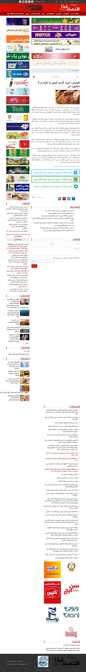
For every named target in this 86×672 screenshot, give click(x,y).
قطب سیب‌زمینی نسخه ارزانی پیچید (67, 478)
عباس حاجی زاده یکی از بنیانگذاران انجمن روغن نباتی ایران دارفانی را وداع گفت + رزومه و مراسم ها (17, 246)
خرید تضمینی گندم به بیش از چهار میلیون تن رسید (58, 230)
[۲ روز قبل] (24, 313)
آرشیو (61, 2)
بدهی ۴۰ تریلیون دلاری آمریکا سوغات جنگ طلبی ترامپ (61, 554)
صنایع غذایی (50, 14)
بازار (43, 14)
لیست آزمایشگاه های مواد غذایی (18, 354)
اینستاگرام (20, 1)
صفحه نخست (74, 14)
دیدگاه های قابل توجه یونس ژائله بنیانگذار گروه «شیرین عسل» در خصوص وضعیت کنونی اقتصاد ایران (61, 534)
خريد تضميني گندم (38, 107)
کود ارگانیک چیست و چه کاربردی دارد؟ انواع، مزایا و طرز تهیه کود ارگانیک (17, 262)
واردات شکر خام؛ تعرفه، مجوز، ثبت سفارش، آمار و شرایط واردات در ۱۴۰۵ (61, 507)
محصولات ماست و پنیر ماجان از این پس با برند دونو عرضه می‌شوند (13, 365)
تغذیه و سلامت (35, 14)
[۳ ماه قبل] (24, 381)
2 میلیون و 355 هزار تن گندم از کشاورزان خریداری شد (57, 216)
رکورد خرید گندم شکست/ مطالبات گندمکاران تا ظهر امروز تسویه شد (53, 223)
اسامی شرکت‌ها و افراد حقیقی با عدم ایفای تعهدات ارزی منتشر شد (61, 545)
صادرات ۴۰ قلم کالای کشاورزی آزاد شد (66, 558)
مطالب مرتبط (74, 207)
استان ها (76, 642)
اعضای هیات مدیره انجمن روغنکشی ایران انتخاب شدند (19, 256)
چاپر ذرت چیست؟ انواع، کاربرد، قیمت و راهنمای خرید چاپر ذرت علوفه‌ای (62, 465)
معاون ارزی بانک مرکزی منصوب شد (17, 231)
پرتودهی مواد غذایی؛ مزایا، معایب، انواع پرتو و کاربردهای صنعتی (17, 267)
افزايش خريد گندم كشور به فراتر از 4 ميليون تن (59, 85)
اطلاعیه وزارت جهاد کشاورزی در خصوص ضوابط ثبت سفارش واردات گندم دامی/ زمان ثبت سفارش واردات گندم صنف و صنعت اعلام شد (62, 447)
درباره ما (77, 2)
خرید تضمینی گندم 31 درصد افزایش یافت (60, 213)
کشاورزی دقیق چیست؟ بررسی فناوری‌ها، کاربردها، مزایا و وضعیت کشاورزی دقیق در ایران (61, 441)
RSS (32, 1)
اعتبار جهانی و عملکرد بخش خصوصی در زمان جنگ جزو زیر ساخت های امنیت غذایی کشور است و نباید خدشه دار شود (61, 522)
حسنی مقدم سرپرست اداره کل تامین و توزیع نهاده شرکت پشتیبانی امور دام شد (16, 209)
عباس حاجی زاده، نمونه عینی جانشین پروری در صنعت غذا (18, 290)
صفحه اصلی (75, 70)
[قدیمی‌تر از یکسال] (24, 398)
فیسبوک (29, 1)
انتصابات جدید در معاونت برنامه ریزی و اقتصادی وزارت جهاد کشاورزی (18, 226)
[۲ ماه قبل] (24, 373)
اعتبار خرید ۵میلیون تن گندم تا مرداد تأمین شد (59, 210)
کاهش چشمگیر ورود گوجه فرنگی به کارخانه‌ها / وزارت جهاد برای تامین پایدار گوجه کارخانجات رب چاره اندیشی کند (17, 303)
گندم (34, 119)
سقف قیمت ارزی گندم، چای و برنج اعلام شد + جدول (17, 272)
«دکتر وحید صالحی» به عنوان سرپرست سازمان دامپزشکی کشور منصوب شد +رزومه (17, 220)
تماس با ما (71, 2)
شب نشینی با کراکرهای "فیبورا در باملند (13, 322)
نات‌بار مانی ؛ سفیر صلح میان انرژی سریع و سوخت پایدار (12, 381)
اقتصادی (66, 14)
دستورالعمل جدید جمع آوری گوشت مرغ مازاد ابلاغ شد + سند (61, 459)
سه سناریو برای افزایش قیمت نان (63, 225)
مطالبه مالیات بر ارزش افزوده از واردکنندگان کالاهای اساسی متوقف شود (62, 529)
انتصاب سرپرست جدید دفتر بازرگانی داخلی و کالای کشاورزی (16, 214)
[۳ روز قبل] (24, 337)
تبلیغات (56, 2)
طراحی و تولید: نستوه (41, 670)
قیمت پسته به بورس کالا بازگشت (68, 481)
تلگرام (23, 1)
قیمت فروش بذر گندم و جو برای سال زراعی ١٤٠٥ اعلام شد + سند (17, 252)
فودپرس (68, 8)
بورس (27, 14)
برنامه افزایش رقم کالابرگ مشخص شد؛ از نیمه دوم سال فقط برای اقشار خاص (61, 486)
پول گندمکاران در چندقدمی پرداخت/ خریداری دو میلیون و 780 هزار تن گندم (52, 219)
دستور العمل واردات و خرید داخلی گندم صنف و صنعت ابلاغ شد (17, 281)
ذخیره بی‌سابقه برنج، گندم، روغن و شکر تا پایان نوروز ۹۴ (56, 228)
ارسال (34, 266)
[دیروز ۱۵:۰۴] (24, 301)
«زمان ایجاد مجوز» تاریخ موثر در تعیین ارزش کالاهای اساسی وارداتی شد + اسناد (62, 539)
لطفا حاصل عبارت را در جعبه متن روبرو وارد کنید (66, 258)
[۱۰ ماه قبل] (24, 388)
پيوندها (65, 2)
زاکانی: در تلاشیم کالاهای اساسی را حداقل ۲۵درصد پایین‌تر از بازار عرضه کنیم (18, 339)
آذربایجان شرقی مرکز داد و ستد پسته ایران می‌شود (13, 329)
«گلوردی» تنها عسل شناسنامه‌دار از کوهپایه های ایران (13, 398)
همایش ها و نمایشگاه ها (15, 14)
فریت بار (26, 351)
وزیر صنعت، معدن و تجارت (68, 128)
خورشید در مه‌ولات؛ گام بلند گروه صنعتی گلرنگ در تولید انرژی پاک (13, 314)
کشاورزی (58, 14)
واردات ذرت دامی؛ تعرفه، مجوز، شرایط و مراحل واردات (62, 490)
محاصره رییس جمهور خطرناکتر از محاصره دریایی (17, 285)
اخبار (69, 70)
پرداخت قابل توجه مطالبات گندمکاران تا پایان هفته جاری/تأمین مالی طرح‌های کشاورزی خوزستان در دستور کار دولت (63, 649)
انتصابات (25, 203)
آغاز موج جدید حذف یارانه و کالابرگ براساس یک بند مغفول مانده (17, 276)
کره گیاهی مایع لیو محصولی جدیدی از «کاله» (13, 373)
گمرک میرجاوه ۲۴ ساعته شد (69, 474)
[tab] (17, 236)
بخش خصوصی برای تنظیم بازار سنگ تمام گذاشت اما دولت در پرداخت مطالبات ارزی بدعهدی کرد (62, 550)
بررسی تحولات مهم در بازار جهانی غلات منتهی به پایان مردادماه (62, 494)
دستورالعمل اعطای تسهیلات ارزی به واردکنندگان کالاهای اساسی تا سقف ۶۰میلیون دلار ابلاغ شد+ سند (61, 470)
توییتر (26, 1)
